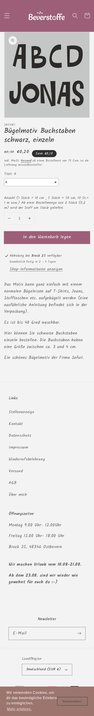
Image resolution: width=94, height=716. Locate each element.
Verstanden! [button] (72, 701)
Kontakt (16, 424)
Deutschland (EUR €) (43, 669)
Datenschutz (20, 436)
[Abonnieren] (79, 633)
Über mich (18, 495)
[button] (7, 16)
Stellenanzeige (21, 412)
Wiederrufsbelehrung (27, 459)
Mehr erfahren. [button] (19, 709)
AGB (12, 483)
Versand (26, 161)
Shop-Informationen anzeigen (36, 269)
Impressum (18, 447)
